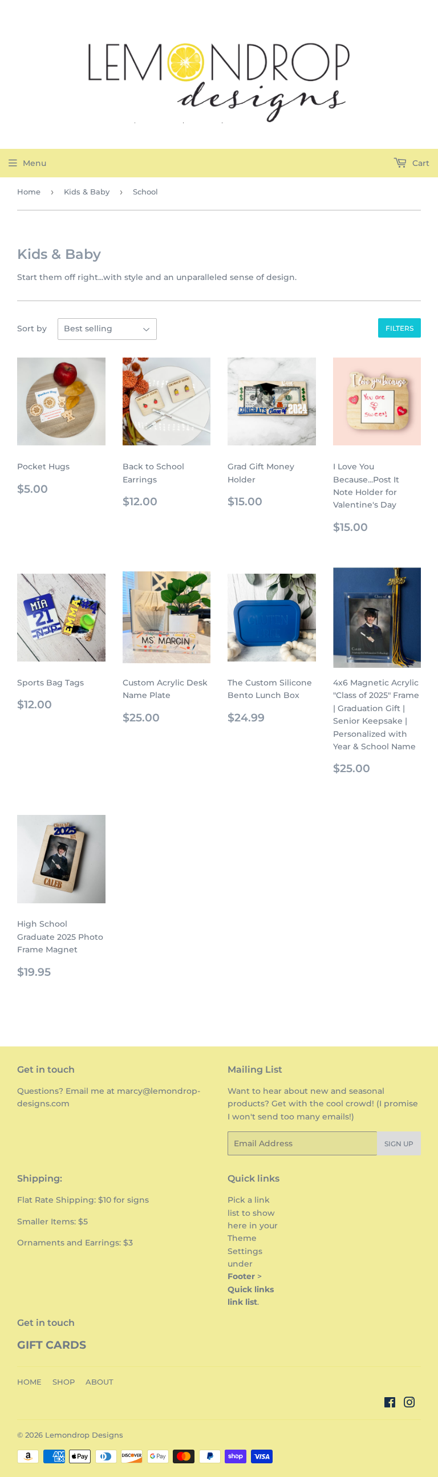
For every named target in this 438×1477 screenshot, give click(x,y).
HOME (29, 1381)
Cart (419, 163)
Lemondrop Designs (84, 1434)
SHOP (63, 1381)
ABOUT (99, 1381)
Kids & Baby (87, 191)
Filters (399, 328)
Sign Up (398, 1143)
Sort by (32, 328)
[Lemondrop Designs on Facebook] (390, 1404)
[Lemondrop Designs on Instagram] (409, 1404)
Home (28, 191)
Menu (34, 163)
